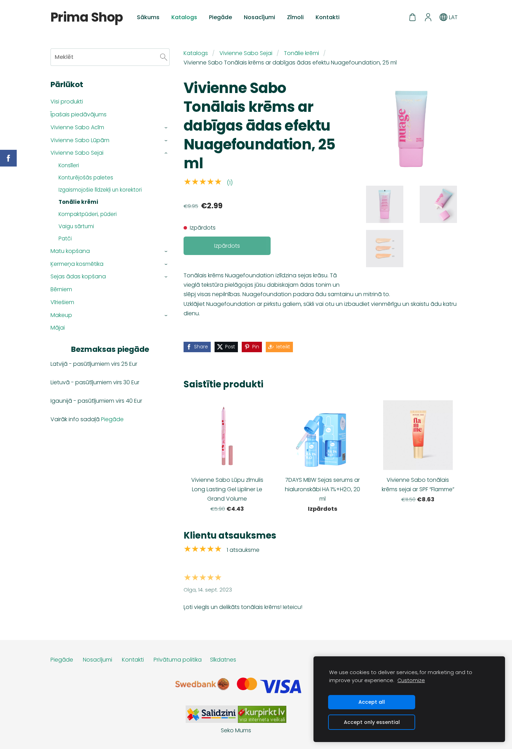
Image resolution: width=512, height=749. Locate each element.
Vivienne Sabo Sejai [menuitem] (77, 153)
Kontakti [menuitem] (328, 17)
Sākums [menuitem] (148, 17)
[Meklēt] (163, 57)
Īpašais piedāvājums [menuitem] (79, 114)
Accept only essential (372, 722)
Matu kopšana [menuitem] (70, 251)
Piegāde (112, 419)
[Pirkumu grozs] (412, 17)
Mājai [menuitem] (58, 328)
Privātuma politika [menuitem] (178, 660)
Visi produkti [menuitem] (67, 102)
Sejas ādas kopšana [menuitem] (78, 276)
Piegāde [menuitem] (220, 17)
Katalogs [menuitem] (184, 17)
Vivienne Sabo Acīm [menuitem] (77, 127)
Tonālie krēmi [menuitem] (78, 202)
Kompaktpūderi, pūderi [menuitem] (88, 214)
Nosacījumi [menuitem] (259, 17)
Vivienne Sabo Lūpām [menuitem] (80, 140)
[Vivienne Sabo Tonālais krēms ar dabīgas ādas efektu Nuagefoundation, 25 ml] (385, 204)
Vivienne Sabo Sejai (245, 53)
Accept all (371, 701)
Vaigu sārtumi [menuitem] (76, 226)
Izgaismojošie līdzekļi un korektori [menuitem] (100, 189)
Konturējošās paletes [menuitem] (86, 177)
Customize (411, 680)
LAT (453, 17)
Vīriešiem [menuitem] (62, 302)
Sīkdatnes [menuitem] (223, 660)
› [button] (166, 128)
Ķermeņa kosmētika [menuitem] (77, 264)
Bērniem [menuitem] (61, 289)
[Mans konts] (428, 17)
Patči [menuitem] (65, 238)
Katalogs (196, 53)
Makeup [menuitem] (61, 315)
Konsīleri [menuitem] (69, 165)
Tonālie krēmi (301, 53)
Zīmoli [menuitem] (295, 17)
